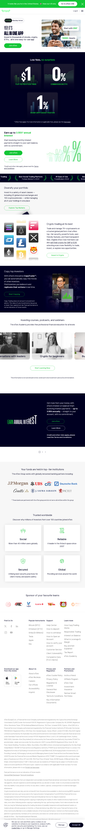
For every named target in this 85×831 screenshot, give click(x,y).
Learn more (56, 435)
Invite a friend (70, 675)
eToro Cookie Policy (54, 675)
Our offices (33, 685)
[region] (42, 825)
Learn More (13, 160)
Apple (31, 640)
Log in (75, 11)
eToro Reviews (35, 677)
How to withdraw (53, 633)
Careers (32, 681)
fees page (67, 122)
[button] (40, 452)
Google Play (17, 683)
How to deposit (52, 629)
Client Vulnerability (54, 653)
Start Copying (14, 294)
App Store (8, 683)
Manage (61, 825)
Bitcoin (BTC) (34, 625)
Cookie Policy (16, 828)
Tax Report (68, 652)
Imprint (32, 692)
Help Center (51, 625)
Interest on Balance (72, 636)
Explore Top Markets (17, 208)
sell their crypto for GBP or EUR (63, 243)
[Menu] (82, 11)
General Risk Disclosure (12, 775)
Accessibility (34, 689)
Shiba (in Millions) (36, 633)
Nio (30, 644)
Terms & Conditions (54, 696)
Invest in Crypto (57, 255)
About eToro (34, 674)
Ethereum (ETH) (35, 629)
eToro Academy (70, 656)
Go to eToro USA (67, 4)
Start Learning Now (42, 368)
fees (70, 48)
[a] (5, 626)
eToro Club (68, 683)
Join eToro (13, 46)
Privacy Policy (52, 679)
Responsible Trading (72, 632)
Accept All (76, 825)
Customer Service (54, 650)
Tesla (31, 636)
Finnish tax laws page (32, 767)
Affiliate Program (71, 679)
